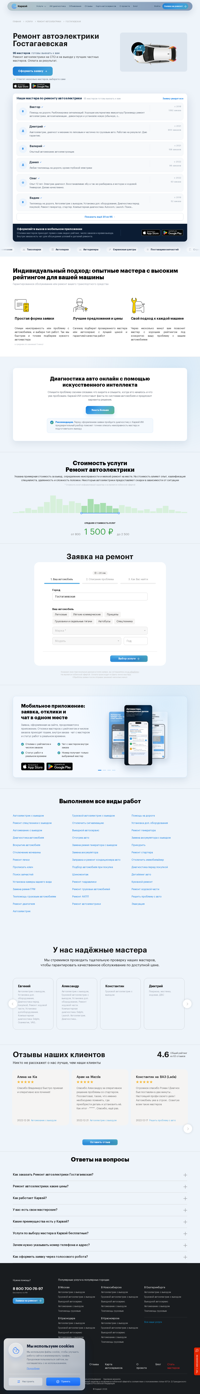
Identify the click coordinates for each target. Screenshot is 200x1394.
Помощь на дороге (143, 815)
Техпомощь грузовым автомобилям (34, 896)
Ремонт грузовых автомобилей (91, 889)
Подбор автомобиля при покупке (92, 867)
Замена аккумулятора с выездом (151, 838)
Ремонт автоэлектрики (86, 904)
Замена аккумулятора (85, 852)
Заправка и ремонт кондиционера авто (96, 860)
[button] (33, 71)
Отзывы (88, 6)
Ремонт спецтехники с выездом (32, 823)
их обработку (133, 672)
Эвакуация (138, 904)
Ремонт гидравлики (84, 882)
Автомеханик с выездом (27, 830)
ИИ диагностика (58, 6)
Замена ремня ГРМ (24, 889)
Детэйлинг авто (141, 874)
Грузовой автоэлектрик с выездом (93, 815)
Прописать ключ (23, 867)
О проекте (125, 6)
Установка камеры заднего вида (32, 882)
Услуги (39, 6)
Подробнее (33, 1368)
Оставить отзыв (100, 1142)
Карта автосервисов (106, 6)
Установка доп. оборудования (150, 823)
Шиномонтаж (80, 874)
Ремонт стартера (142, 852)
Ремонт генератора (144, 830)
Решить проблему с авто (147, 896)
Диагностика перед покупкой (150, 867)
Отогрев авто (80, 838)
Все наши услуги (153, 1322)
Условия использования (90, 1379)
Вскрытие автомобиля (26, 845)
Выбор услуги (127, 658)
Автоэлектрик (22, 911)
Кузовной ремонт (142, 882)
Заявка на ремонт (173, 6)
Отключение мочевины (27, 852)
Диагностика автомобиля (28, 838)
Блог (135, 6)
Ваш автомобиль (63, 609)
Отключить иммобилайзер (148, 860)
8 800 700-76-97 (28, 1289)
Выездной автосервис (85, 830)
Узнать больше (100, 410)
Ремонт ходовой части (145, 889)
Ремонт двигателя (24, 904)
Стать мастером (173, 1366)
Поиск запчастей (23, 874)
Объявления (75, 6)
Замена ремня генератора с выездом (94, 845)
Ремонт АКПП (80, 896)
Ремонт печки (21, 860)
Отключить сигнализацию (88, 823)
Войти (157, 6)
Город (56, 590)
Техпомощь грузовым (69, 1311)
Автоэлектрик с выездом (28, 815)
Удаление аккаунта (111, 1379)
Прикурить (138, 845)
